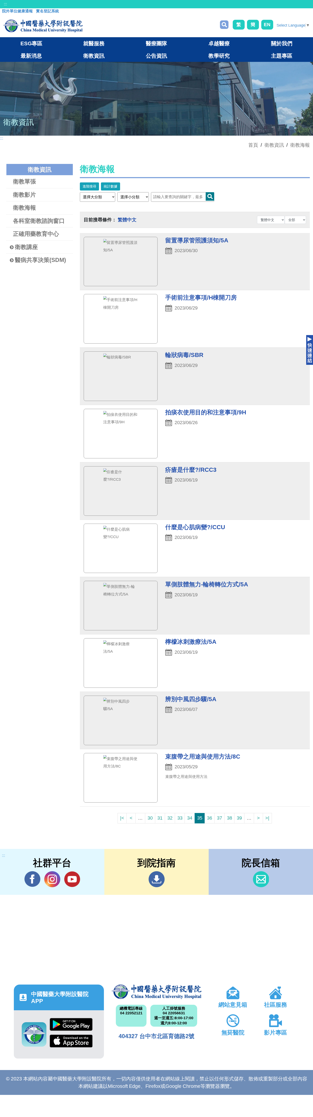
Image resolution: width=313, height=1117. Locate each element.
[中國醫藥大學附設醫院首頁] (43, 26)
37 (219, 818)
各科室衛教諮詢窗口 (39, 221)
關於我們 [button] (281, 43)
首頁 (253, 145)
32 (169, 818)
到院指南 (157, 879)
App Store (71, 1043)
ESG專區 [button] (31, 43)
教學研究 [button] (219, 56)
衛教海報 (300, 145)
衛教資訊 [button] (94, 56)
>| (267, 818)
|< (122, 818)
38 (229, 818)
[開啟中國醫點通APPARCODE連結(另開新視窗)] (34, 1034)
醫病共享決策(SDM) (40, 260)
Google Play (71, 1026)
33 (179, 818)
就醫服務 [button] (94, 43)
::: (5, 4)
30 (150, 818)
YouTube (72, 879)
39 (239, 818)
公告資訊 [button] (156, 56)
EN (267, 24)
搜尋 (224, 24)
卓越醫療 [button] (219, 43)
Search (210, 196)
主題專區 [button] (281, 56)
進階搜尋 (89, 186)
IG (52, 879)
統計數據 (110, 186)
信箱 (261, 879)
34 (189, 818)
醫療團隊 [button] (156, 43)
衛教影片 (24, 195)
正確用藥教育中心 (36, 234)
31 (159, 818)
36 (209, 818)
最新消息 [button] (31, 56)
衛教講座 (26, 247)
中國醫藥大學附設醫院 (157, 992)
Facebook (32, 879)
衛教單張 (24, 181)
